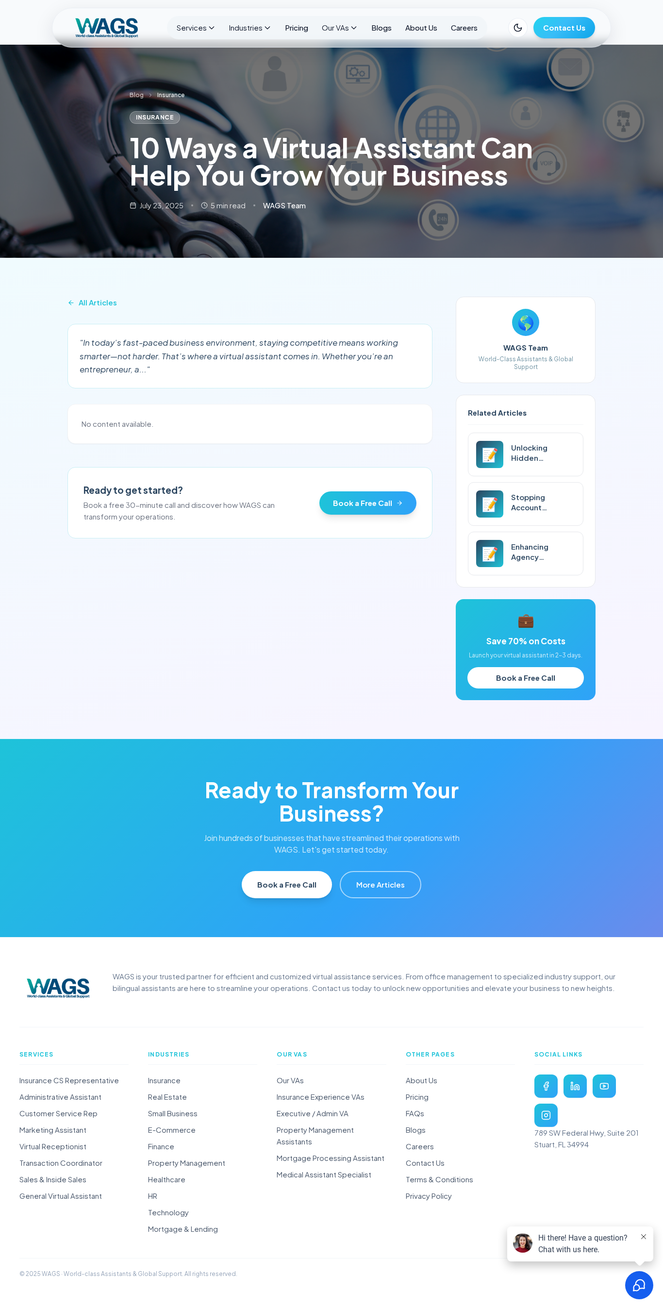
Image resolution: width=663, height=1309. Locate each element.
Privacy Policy (429, 1195)
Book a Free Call (362, 502)
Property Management (186, 1162)
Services (192, 27)
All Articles (98, 302)
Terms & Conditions (439, 1179)
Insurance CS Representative (69, 1080)
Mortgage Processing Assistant (330, 1157)
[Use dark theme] (518, 27)
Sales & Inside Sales (52, 1179)
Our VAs (335, 27)
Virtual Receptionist (52, 1146)
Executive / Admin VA (312, 1113)
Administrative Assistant (60, 1096)
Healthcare (166, 1179)
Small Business (173, 1113)
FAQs (415, 1113)
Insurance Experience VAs (321, 1096)
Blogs (381, 27)
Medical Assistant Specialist (324, 1174)
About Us (421, 27)
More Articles (380, 884)
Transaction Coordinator (60, 1162)
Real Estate (167, 1096)
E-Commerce (172, 1129)
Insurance (164, 1080)
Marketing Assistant (52, 1129)
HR (152, 1195)
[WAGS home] (58, 988)
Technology (168, 1212)
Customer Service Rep (58, 1113)
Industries (246, 27)
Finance (161, 1146)
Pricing (296, 27)
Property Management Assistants (315, 1135)
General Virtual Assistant (60, 1195)
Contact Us (564, 27)
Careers (464, 27)
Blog (137, 95)
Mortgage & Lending (183, 1228)
